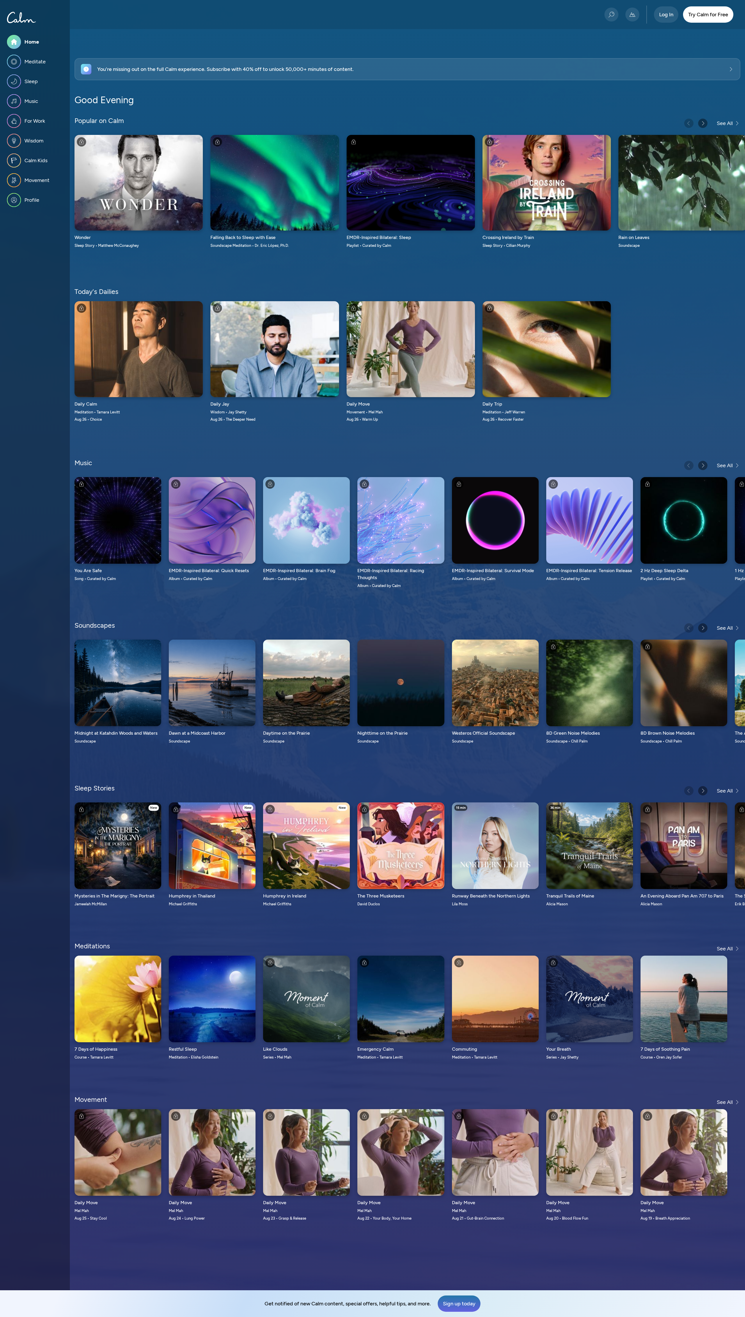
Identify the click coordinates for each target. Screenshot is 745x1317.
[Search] (611, 15)
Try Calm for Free (708, 14)
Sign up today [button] (459, 1303)
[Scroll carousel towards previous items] (688, 123)
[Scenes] (632, 15)
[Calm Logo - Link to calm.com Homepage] (21, 17)
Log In (666, 14)
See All (725, 123)
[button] (407, 69)
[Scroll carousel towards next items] (702, 123)
